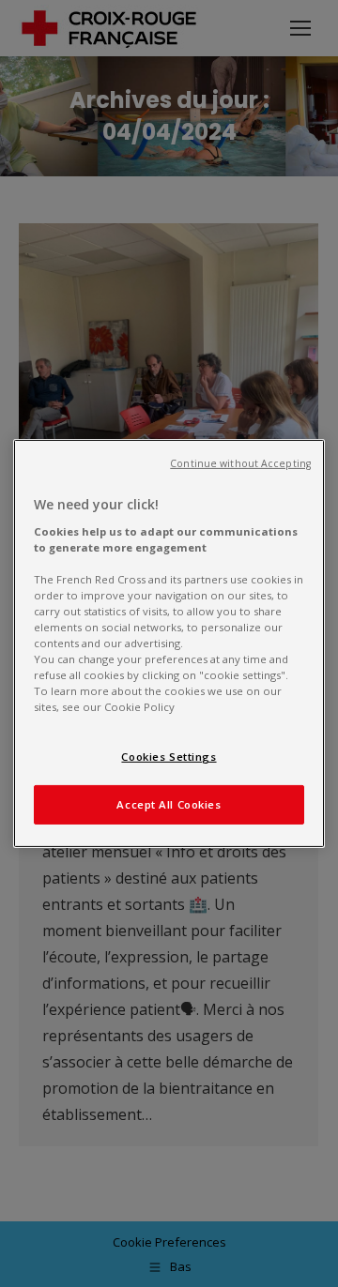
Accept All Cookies (168, 804)
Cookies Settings (168, 756)
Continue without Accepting (240, 463)
